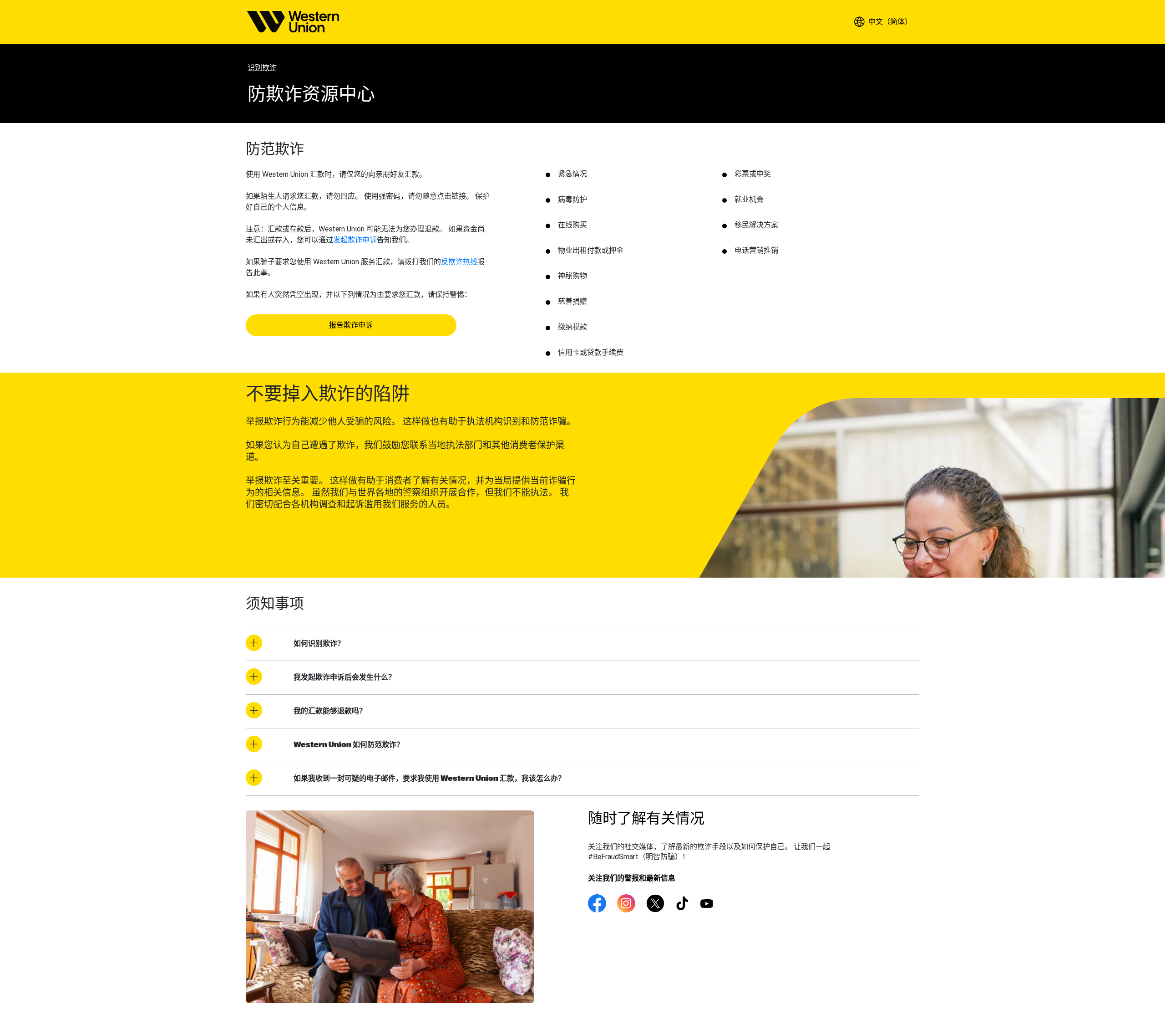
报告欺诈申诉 (351, 325)
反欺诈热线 (459, 261)
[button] (882, 22)
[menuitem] (293, 22)
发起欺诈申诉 (355, 239)
